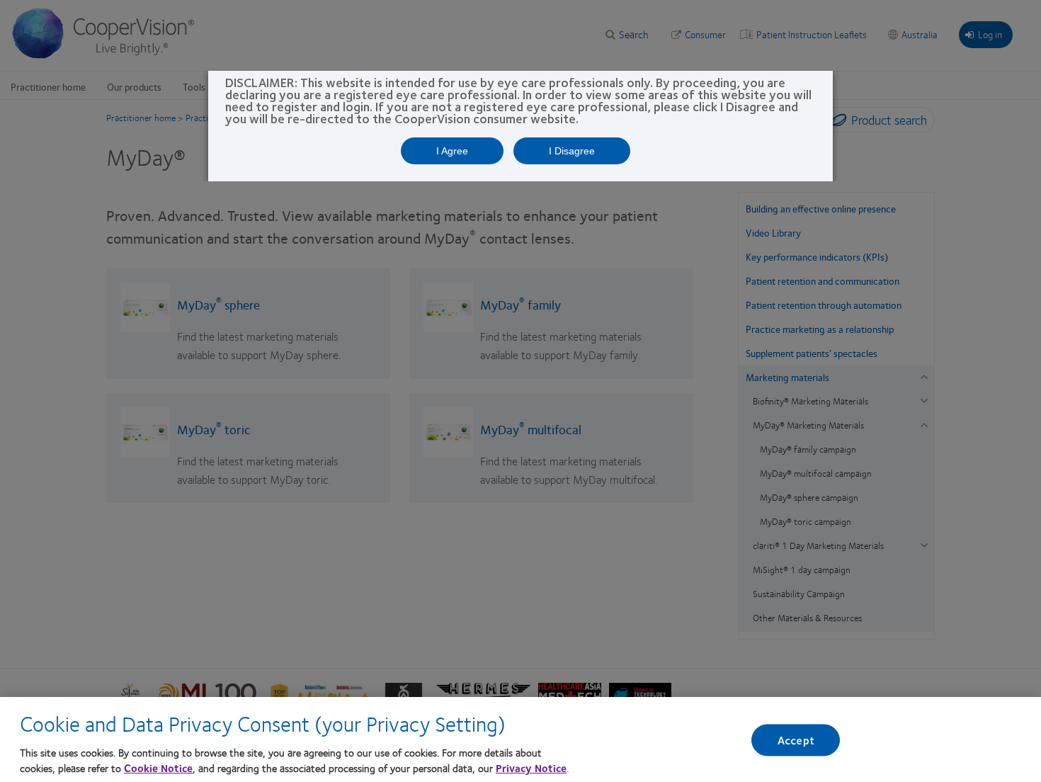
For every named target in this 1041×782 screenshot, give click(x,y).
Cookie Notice (158, 767)
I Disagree (572, 151)
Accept (796, 740)
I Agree (452, 151)
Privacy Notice (531, 767)
